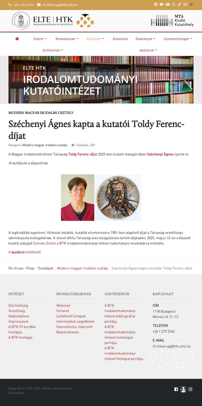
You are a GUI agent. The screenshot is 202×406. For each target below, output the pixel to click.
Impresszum (18, 321)
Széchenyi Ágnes (160, 154)
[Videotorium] (162, 4)
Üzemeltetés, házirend (74, 326)
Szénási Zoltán (44, 243)
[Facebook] (156, 4)
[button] (40, 38)
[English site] (191, 5)
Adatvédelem (18, 316)
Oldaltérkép (16, 393)
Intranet (62, 310)
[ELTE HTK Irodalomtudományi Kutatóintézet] (53, 21)
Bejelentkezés (67, 332)
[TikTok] (179, 4)
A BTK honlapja (20, 337)
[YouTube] (168, 4)
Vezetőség (16, 310)
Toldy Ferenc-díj (81, 154)
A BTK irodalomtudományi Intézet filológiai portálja (124, 353)
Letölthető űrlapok (71, 316)
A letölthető (24, 252)
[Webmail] (185, 4)
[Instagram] (174, 4)
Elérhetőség (18, 305)
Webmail (63, 305)
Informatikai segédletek (75, 321)
